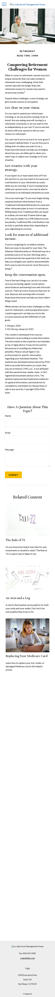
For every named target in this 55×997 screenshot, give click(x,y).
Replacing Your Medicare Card (27, 656)
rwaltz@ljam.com (27, 958)
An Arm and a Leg (18, 598)
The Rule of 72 (15, 540)
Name (8, 415)
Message (9, 449)
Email (7, 432)
